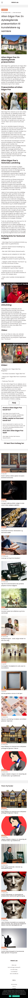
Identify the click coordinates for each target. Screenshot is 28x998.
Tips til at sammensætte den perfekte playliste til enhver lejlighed (12, 584)
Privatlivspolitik (16, 996)
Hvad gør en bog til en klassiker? (10, 558)
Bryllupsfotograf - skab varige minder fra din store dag (13, 639)
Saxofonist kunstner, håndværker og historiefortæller (12, 531)
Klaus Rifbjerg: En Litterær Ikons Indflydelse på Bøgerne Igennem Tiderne (13, 747)
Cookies (14, 988)
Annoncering (14, 984)
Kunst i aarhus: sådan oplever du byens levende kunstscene (12, 477)
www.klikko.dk (15, 973)
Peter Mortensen (17, 12)
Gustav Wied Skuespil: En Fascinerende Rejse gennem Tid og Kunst (12, 952)
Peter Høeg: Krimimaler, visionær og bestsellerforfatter (11, 867)
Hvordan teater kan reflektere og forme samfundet (13, 612)
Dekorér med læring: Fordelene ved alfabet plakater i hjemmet (13, 720)
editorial (3, 554)
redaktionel (4, 9)
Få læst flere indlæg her (14, 443)
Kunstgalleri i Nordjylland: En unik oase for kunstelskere (13, 667)
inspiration (4, 472)
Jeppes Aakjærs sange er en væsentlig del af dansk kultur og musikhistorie (13, 775)
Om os (14, 986)
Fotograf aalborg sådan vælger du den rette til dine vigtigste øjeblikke (12, 504)
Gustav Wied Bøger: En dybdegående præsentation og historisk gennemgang (13, 895)
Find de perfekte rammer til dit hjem (11, 693)
